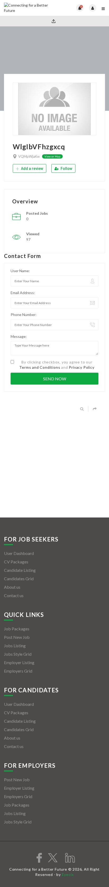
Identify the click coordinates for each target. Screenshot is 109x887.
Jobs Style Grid (17, 653)
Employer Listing (19, 662)
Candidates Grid (19, 578)
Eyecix (68, 874)
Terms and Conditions (39, 367)
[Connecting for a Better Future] (29, 8)
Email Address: (23, 292)
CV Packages (16, 561)
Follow (66, 168)
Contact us (14, 595)
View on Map (52, 156)
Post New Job (17, 637)
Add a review (31, 168)
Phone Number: (24, 314)
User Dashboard (19, 553)
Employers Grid (18, 670)
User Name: (20, 271)
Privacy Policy (81, 367)
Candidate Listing (20, 570)
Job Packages (16, 628)
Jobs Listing (15, 645)
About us (12, 586)
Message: (19, 336)
